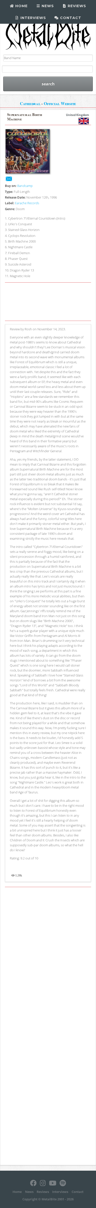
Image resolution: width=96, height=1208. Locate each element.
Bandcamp (25, 185)
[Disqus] (48, 958)
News (47, 6)
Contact (70, 18)
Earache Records (27, 203)
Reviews (76, 6)
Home (21, 6)
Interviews (32, 18)
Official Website (60, 103)
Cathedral (30, 103)
